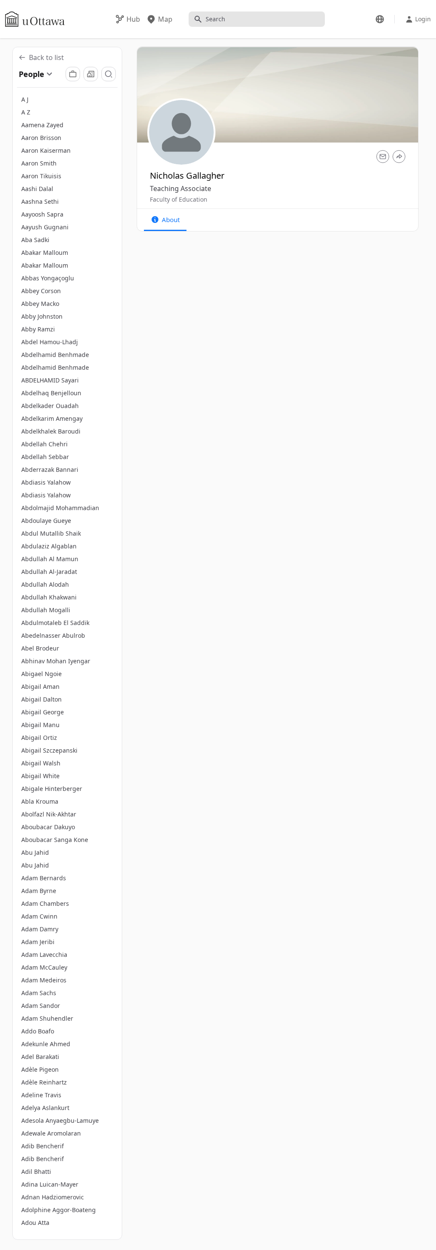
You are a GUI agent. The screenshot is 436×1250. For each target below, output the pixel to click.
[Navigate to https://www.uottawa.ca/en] (35, 19)
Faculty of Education (178, 199)
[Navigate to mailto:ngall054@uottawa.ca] (382, 156)
